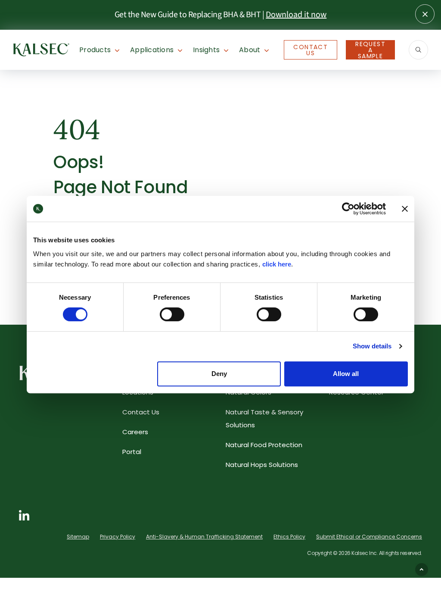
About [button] (249, 50)
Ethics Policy (289, 536)
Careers (135, 431)
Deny (219, 373)
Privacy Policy (117, 536)
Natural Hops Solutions (262, 464)
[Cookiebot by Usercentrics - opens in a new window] (348, 208)
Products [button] (95, 50)
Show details (372, 346)
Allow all (346, 373)
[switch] (172, 314)
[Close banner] (405, 209)
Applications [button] (152, 50)
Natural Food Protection (264, 444)
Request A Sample (370, 50)
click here (276, 264)
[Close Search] (425, 14)
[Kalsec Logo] (41, 49)
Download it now (296, 15)
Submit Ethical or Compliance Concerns (369, 536)
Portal (131, 451)
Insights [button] (206, 50)
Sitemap (78, 536)
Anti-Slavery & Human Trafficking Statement (204, 536)
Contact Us (310, 50)
